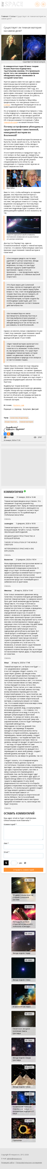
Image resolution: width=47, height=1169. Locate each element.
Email (6, 852)
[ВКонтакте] (5, 434)
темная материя (26, 422)
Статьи (12, 16)
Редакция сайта (7, 1162)
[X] (11, 434)
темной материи (10, 122)
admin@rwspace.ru (14, 1158)
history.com (18, 405)
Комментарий (10, 824)
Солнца (7, 104)
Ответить (7, 519)
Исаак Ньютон (11, 422)
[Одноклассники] (8, 434)
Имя (6, 843)
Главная (4, 16)
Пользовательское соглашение (29, 1162)
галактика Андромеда (19, 418)
